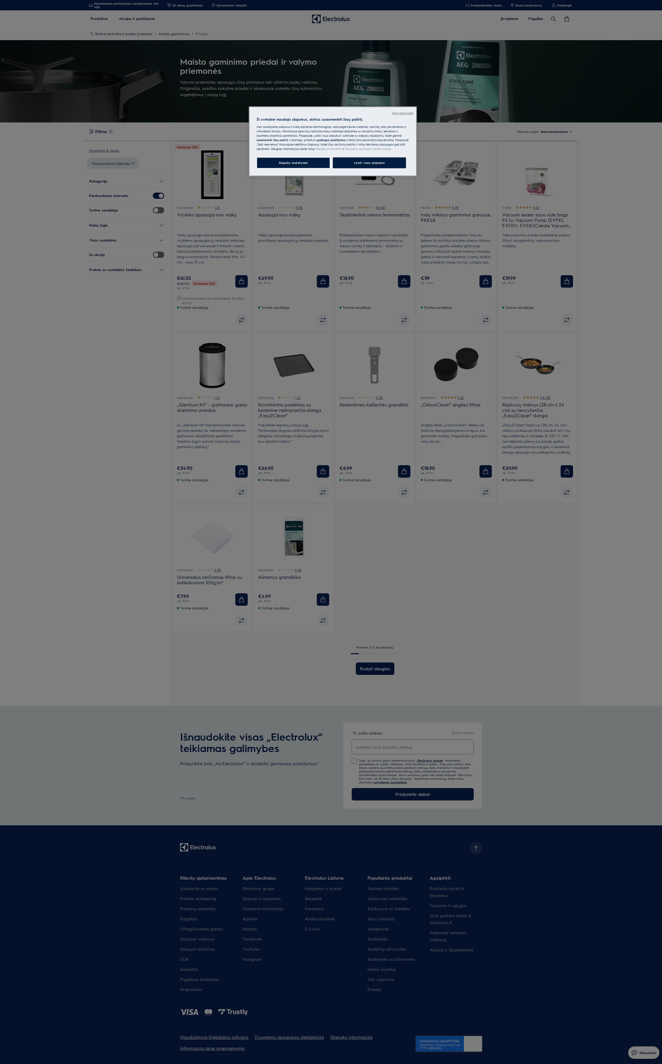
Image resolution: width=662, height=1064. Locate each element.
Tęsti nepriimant (402, 113)
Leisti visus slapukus (369, 163)
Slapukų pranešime (328, 149)
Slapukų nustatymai (293, 163)
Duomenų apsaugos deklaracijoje (368, 149)
